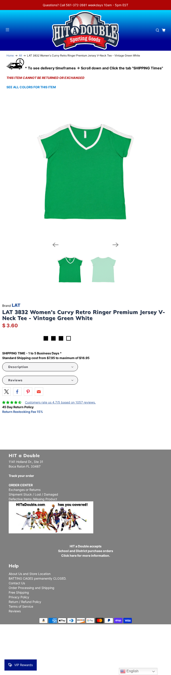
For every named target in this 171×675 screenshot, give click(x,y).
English (132, 671)
